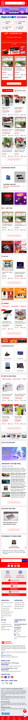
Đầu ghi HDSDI (14, 306)
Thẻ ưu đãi (3, 622)
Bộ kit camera (6, 306)
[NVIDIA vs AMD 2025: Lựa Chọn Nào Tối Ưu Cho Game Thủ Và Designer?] (6, 475)
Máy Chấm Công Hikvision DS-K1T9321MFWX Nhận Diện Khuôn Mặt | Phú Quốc (7, 108)
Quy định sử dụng (5, 610)
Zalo (17, 632)
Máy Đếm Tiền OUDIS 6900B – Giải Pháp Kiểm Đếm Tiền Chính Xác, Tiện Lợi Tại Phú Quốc (20, 150)
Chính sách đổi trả (5, 608)
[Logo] (2, 3)
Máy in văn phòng (7, 379)
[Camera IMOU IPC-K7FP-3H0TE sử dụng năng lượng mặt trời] (7, 314)
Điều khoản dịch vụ (18, 608)
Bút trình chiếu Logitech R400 (18, 417)
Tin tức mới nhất (9, 442)
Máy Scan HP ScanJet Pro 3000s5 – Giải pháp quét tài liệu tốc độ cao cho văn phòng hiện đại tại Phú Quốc (7, 130)
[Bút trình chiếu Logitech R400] (20, 409)
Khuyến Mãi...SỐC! (16, 33)
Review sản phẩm (9, 508)
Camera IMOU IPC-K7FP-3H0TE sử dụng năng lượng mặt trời (7, 322)
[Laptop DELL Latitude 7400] (7, 265)
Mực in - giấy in (17, 379)
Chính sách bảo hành (5, 613)
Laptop (5, 256)
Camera (6, 303)
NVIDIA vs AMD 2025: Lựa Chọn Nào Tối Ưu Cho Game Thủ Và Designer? (18, 474)
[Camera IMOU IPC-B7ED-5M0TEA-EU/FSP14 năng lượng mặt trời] (20, 100)
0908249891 (14, 589)
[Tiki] (9, 677)
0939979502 (14, 583)
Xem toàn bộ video (13, 529)
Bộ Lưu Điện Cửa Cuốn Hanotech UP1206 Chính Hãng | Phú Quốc (7, 395)
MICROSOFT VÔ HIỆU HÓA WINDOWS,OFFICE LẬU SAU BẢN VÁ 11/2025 (13, 464)
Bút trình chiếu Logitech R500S (6, 417)
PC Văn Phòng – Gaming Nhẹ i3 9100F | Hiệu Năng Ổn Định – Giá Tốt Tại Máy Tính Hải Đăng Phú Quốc (20, 69)
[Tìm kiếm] (23, 3)
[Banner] (8, 17)
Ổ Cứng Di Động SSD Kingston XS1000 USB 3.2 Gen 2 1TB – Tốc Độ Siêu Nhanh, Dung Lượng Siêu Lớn (7, 150)
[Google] (18, 565)
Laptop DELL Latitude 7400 (7, 273)
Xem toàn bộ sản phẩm (13, 83)
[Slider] (14, 11)
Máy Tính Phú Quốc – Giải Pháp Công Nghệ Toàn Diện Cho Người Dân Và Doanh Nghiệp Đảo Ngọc (18, 486)
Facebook (18, 630)
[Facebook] (12, 565)
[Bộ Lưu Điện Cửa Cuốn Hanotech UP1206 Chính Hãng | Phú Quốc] (7, 387)
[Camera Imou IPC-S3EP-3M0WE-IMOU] (20, 314)
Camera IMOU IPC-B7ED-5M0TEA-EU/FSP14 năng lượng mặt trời (20, 108)
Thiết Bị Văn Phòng (9, 376)
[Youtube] (15, 565)
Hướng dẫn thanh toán (19, 604)
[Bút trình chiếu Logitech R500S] (7, 409)
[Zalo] (9, 565)
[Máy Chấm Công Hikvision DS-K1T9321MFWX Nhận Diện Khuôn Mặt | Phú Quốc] (7, 100)
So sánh (11, 74)
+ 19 (20, 177)
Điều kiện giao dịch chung (7, 612)
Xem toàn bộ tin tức (13, 502)
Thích (5, 74)
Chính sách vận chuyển (6, 606)
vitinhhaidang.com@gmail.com (11, 656)
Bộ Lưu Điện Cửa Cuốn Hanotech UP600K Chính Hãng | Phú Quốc (20, 395)
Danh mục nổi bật (9, 167)
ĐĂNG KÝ (24, 560)
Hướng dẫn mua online (6, 624)
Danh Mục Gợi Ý (8, 346)
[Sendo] (12, 677)
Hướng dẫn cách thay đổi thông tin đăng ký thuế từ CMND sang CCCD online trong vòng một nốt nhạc (18, 493)
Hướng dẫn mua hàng (19, 602)
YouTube (18, 634)
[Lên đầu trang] (24, 707)
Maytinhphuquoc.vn (14, 594)
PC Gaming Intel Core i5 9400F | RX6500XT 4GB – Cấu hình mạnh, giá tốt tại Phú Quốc (7, 69)
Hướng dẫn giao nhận (19, 606)
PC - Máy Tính (7, 208)
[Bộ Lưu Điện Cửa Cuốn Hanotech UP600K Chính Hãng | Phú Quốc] (20, 387)
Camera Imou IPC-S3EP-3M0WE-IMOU (20, 322)
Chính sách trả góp (5, 629)
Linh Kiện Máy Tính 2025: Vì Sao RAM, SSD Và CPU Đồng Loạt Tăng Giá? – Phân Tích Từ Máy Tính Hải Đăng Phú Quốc (18, 480)
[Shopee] (2, 677)
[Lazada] (5, 677)
